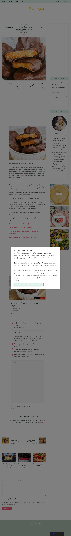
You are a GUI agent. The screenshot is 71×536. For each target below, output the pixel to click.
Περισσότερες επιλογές (50, 284)
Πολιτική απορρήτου (19, 278)
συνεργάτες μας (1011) (45, 253)
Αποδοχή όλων (21, 284)
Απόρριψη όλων (35, 284)
